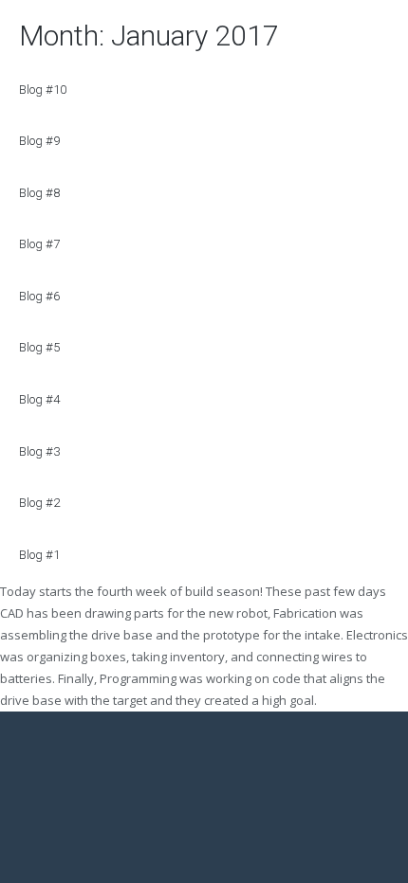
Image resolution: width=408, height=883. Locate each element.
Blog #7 (39, 244)
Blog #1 (39, 555)
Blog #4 (39, 399)
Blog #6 (39, 296)
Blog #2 (39, 503)
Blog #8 (39, 193)
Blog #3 (39, 451)
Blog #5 (39, 347)
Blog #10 (42, 89)
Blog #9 (39, 141)
